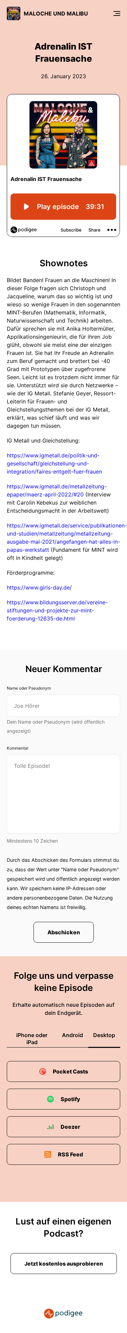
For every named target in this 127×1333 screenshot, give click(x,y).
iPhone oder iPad (31, 1039)
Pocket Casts (70, 1071)
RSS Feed (70, 1154)
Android (72, 1035)
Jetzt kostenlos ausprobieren (63, 1263)
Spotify (70, 1099)
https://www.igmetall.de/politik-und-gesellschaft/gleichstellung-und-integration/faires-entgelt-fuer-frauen (54, 463)
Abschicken (63, 932)
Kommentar (17, 748)
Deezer (70, 1126)
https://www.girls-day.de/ (39, 587)
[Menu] (116, 13)
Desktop (104, 1035)
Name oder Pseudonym (29, 688)
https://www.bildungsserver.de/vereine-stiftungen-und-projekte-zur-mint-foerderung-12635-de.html (57, 610)
